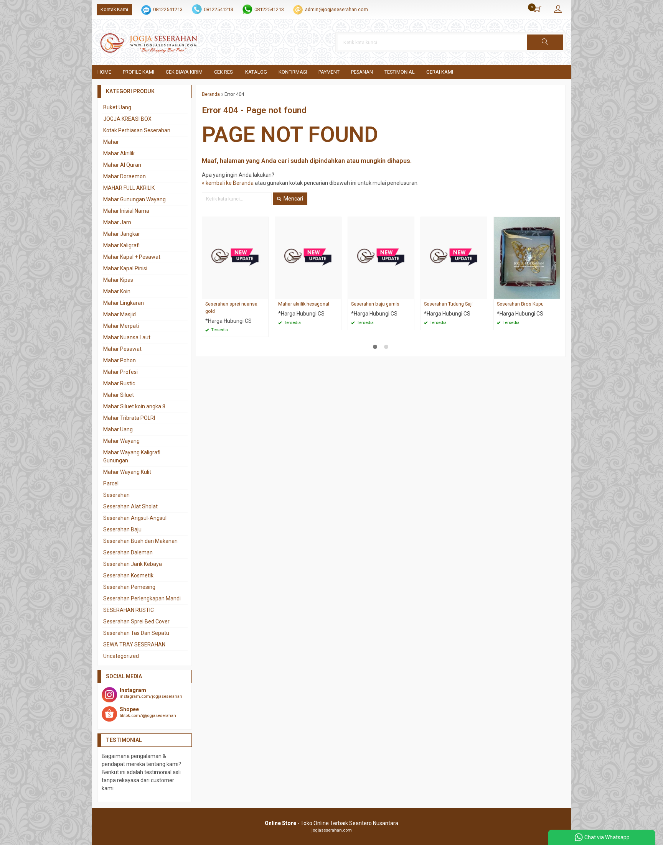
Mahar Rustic (119, 383)
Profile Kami (138, 72)
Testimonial (399, 72)
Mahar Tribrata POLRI (129, 418)
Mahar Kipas (118, 280)
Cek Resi (224, 72)
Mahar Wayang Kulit (127, 472)
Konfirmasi (293, 72)
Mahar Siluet (118, 395)
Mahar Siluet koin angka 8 (134, 406)
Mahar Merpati (121, 326)
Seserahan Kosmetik (128, 575)
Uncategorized (121, 656)
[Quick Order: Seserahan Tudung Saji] (482, 293)
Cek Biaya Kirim (184, 72)
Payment (329, 72)
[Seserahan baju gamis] (381, 257)
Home (104, 72)
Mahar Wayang (121, 441)
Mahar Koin (116, 291)
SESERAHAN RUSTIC (128, 610)
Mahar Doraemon (124, 176)
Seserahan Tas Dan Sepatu (136, 633)
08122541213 (168, 9)
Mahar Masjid (119, 314)
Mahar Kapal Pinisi (125, 268)
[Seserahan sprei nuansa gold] (235, 257)
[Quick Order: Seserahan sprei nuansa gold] (263, 293)
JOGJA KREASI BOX (127, 119)
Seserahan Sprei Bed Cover (136, 621)
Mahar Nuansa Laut (126, 337)
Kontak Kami (114, 9)
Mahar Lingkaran (123, 303)
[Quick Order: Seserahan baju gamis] (409, 293)
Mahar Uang (118, 429)
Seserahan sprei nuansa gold (231, 307)
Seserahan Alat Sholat (130, 506)
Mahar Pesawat (122, 349)
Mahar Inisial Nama (126, 211)
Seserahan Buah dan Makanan (140, 541)
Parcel (111, 483)
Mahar (111, 142)
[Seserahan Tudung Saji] (454, 257)
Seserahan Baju (122, 529)
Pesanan (362, 72)
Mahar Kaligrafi (121, 245)
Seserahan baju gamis (375, 304)
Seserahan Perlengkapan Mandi (142, 598)
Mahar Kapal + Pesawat (131, 257)
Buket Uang (117, 107)
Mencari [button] (292, 199)
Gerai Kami (439, 72)
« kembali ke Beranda (228, 183)
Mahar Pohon (119, 360)
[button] (545, 42)
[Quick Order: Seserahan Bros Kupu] (555, 293)
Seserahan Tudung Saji (448, 304)
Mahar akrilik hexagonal (303, 304)
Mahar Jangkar (121, 234)
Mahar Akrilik (119, 153)
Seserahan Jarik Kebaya (132, 564)
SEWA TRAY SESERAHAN (134, 644)
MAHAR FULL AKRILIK (129, 188)
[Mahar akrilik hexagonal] (308, 257)
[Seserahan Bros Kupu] (527, 257)
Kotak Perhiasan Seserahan (136, 130)
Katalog (256, 72)
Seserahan (116, 495)
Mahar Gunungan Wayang (134, 199)
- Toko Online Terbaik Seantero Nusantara (331, 823)
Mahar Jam (117, 222)
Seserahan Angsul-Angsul (135, 518)
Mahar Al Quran (122, 165)
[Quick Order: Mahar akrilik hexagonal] (336, 293)
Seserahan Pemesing (129, 587)
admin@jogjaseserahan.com (336, 9)
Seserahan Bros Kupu (520, 304)
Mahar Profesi (120, 372)
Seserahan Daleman (128, 552)
